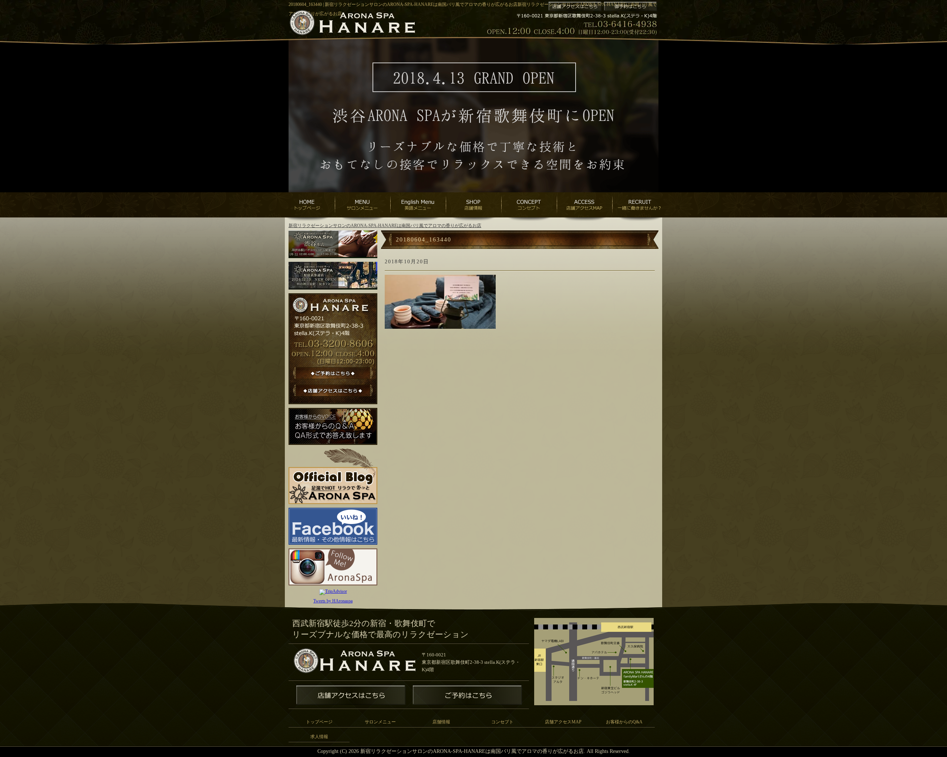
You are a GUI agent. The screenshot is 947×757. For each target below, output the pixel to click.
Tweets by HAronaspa (333, 601)
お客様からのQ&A (624, 721)
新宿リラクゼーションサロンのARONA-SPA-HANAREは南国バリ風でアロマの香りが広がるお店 (385, 225)
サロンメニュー (380, 721)
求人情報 (319, 736)
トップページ (319, 721)
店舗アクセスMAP (563, 721)
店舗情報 (441, 721)
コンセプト (502, 721)
